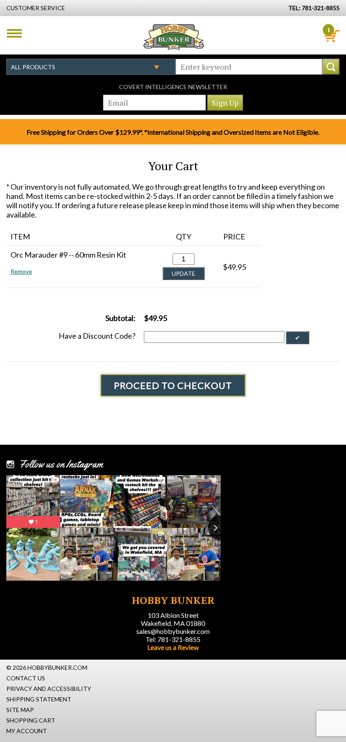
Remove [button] (21, 271)
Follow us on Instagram (61, 464)
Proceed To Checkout (173, 385)
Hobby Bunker (173, 36)
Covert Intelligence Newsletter (173, 86)
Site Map (20, 709)
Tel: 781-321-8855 (173, 639)
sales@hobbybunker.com (173, 631)
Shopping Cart (30, 720)
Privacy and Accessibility (48, 688)
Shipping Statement (38, 699)
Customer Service (35, 7)
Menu (14, 33)
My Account (26, 730)
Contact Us (25, 678)
